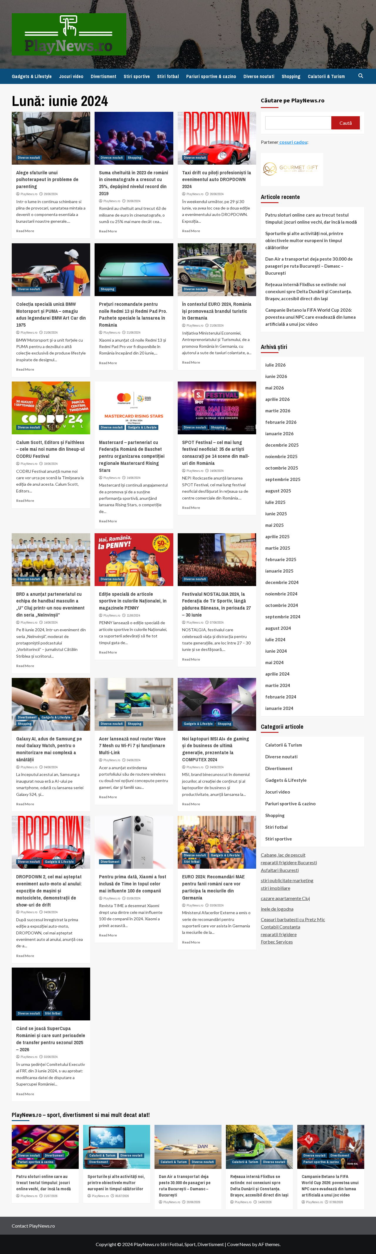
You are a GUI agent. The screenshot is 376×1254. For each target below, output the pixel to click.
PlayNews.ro (29, 194)
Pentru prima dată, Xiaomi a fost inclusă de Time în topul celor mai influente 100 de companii (132, 883)
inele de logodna (277, 908)
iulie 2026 (275, 364)
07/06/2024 (217, 622)
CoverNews (239, 1244)
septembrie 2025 (283, 479)
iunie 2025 (276, 513)
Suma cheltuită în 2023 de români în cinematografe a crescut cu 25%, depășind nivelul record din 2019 (133, 183)
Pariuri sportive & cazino (211, 76)
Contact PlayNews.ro (33, 1225)
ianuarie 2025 (279, 570)
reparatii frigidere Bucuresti (289, 862)
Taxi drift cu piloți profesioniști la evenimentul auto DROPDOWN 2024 (216, 179)
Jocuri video (71, 76)
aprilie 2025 (277, 536)
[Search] (360, 76)
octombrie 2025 (281, 467)
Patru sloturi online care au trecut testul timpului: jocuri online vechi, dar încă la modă (311, 218)
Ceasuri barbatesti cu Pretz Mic (293, 919)
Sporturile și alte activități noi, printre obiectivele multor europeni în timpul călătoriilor (304, 240)
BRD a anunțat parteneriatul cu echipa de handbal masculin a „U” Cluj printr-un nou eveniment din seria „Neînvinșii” (50, 604)
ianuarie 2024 (279, 707)
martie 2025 (277, 547)
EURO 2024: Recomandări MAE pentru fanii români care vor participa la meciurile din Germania (213, 887)
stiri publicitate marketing (287, 880)
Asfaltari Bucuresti (280, 869)
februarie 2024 (280, 696)
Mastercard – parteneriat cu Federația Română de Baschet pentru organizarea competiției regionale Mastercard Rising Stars (131, 456)
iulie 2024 (275, 639)
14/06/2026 (265, 1202)
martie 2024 (277, 685)
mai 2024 (274, 662)
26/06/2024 (133, 201)
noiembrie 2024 (281, 593)
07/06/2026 (336, 1202)
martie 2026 (277, 410)
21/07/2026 (51, 1196)
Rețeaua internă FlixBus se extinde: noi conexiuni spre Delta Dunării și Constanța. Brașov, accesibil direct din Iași (308, 291)
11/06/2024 (133, 615)
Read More (25, 231)
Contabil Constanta (280, 926)
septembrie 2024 (283, 616)
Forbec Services (277, 941)
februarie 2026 (280, 421)
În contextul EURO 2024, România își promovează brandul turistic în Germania (216, 311)
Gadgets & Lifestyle (32, 76)
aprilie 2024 (277, 673)
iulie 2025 (275, 501)
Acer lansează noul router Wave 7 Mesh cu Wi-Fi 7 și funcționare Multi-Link (132, 745)
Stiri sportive (137, 76)
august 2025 (278, 490)
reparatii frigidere (279, 934)
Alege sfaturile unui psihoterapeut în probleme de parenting (47, 179)
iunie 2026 (276, 376)
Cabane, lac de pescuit (283, 855)
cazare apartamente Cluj (285, 898)
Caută (346, 122)
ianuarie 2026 (279, 433)
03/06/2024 (133, 898)
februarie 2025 (280, 559)
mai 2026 (274, 387)
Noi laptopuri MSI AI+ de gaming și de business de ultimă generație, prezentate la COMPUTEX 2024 (215, 749)
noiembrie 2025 (281, 456)
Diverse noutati (259, 76)
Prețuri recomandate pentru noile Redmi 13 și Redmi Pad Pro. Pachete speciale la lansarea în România (133, 314)
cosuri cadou (292, 142)
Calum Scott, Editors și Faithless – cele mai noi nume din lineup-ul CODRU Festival (50, 449)
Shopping (291, 76)
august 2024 (278, 627)
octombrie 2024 (281, 604)
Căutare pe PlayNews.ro (293, 100)
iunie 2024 (276, 650)
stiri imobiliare (275, 887)
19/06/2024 (51, 464)
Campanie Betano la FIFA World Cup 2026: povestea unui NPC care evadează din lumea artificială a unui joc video (310, 316)
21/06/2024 (51, 332)
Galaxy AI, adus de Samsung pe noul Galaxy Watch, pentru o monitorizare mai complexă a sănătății (49, 749)
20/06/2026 (193, 1202)
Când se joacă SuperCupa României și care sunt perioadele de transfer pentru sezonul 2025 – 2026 (50, 1038)
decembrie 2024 (282, 582)
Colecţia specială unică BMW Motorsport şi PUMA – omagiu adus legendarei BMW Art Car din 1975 (51, 314)
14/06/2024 (133, 478)
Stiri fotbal (168, 76)
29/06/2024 (51, 194)
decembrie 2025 (282, 444)
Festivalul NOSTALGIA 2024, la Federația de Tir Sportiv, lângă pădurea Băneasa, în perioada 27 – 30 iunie (216, 604)
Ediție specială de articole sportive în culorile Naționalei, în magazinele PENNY (133, 600)
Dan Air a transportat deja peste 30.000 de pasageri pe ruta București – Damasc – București (309, 265)
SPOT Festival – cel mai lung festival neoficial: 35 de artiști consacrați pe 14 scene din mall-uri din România (215, 452)
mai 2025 (274, 524)
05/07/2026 (122, 1196)
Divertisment (103, 76)
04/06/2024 (51, 767)
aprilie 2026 (277, 398)
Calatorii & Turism (326, 76)
